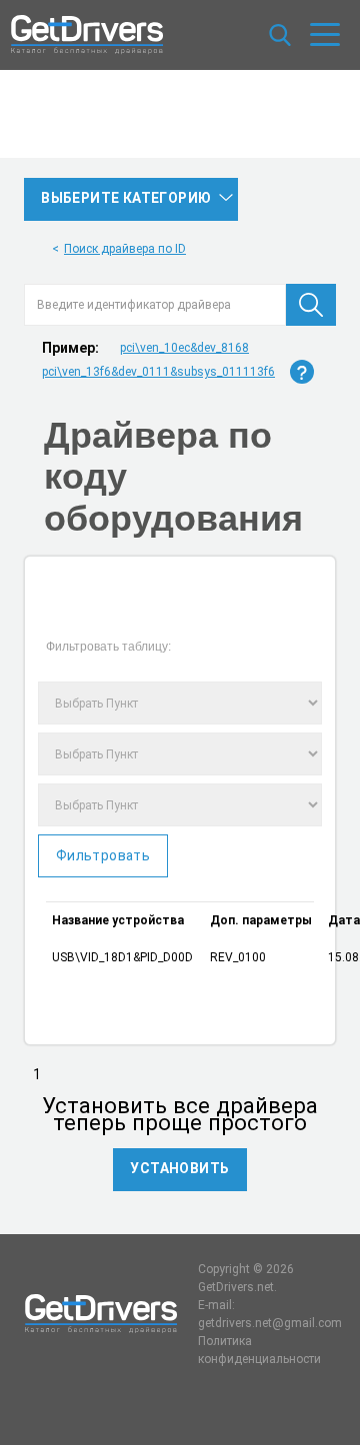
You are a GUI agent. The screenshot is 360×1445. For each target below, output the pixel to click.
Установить (179, 1168)
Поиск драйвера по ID (125, 249)
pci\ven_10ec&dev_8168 (184, 348)
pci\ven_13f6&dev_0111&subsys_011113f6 (158, 372)
